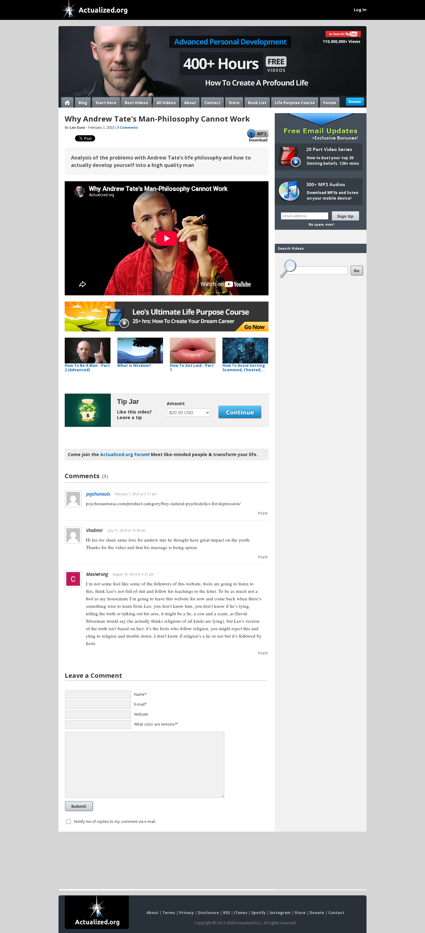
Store (234, 102)
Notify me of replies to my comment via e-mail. (115, 821)
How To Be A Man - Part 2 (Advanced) (87, 367)
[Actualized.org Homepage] (97, 912)
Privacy (186, 912)
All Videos (166, 102)
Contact (212, 102)
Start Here (106, 102)
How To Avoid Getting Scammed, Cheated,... (243, 367)
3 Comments (127, 127)
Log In (360, 9)
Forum (329, 102)
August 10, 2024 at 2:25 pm (133, 574)
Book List (257, 102)
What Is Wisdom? (134, 365)
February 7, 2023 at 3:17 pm (135, 494)
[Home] (67, 102)
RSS (226, 912)
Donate (317, 912)
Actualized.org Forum (124, 454)
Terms (168, 912)
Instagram (280, 912)
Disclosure (208, 912)
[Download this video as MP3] (258, 135)
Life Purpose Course (295, 102)
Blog (82, 102)
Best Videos (136, 102)
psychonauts (98, 494)
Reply (263, 512)
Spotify (258, 912)
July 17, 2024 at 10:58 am (127, 530)
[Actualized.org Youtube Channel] (343, 35)
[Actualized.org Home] (94, 9)
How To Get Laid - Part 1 (192, 367)
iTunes (240, 912)
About (190, 102)
